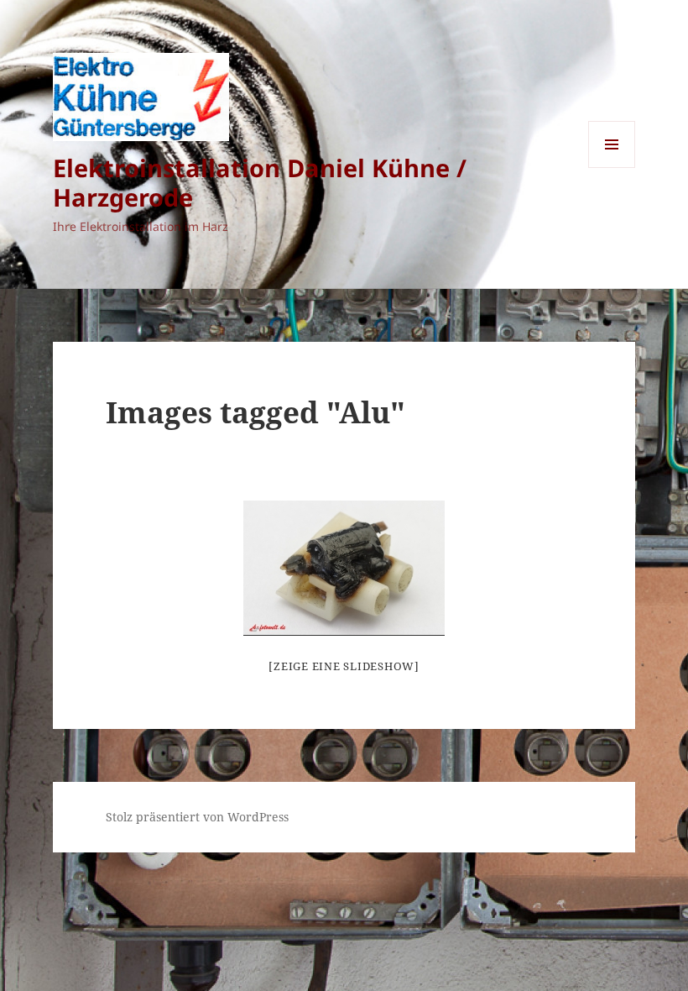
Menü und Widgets (612, 167)
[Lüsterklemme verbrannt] (344, 568)
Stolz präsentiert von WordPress (197, 817)
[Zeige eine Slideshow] (344, 666)
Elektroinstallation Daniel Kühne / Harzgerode (259, 182)
